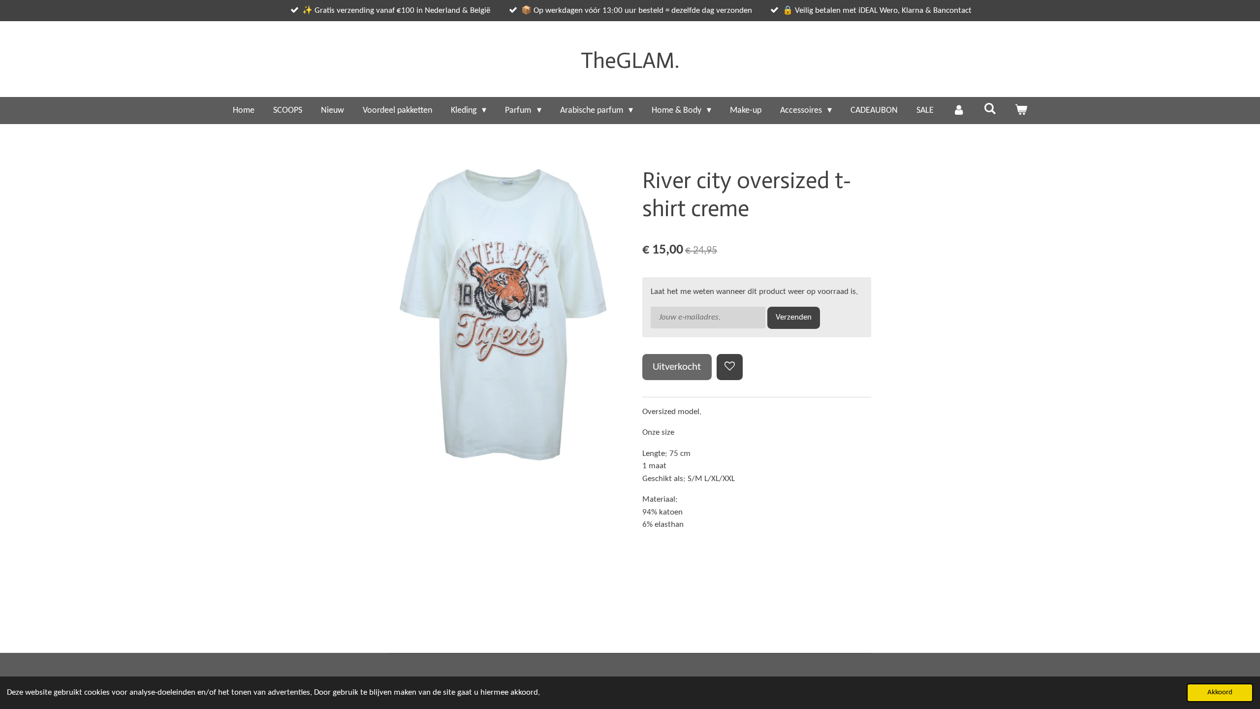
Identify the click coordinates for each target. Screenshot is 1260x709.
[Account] (958, 110)
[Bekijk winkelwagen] (1021, 110)
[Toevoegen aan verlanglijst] (730, 367)
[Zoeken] (989, 109)
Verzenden (794, 317)
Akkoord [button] (1219, 692)
